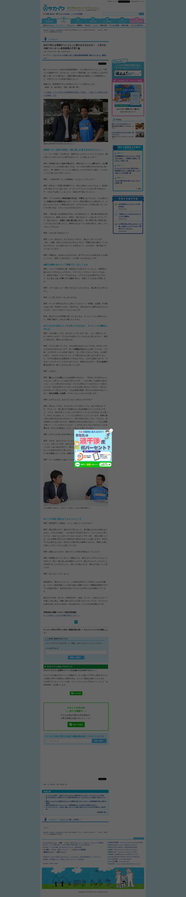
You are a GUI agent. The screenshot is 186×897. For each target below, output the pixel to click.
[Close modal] (111, 430)
